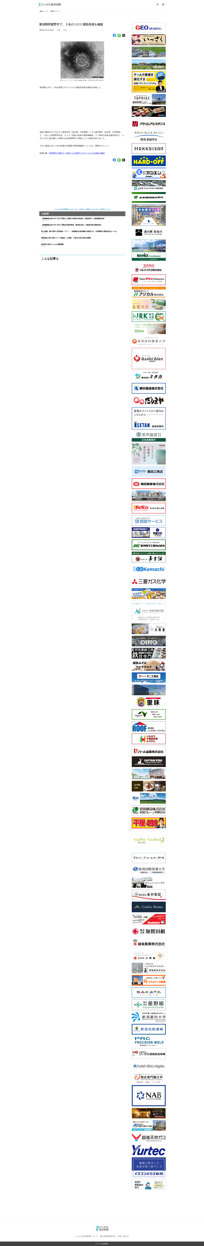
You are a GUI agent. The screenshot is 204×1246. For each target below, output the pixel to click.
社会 (65, 30)
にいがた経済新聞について (86, 1236)
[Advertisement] (82, 109)
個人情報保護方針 (107, 1236)
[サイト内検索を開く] (157, 4)
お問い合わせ (123, 1236)
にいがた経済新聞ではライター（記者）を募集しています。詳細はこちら (82, 209)
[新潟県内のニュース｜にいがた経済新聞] (49, 4)
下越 (58, 30)
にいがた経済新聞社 (102, 1244)
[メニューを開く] (163, 4)
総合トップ (44, 11)
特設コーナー (55, 11)
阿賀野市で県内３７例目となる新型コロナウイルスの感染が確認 (77, 153)
